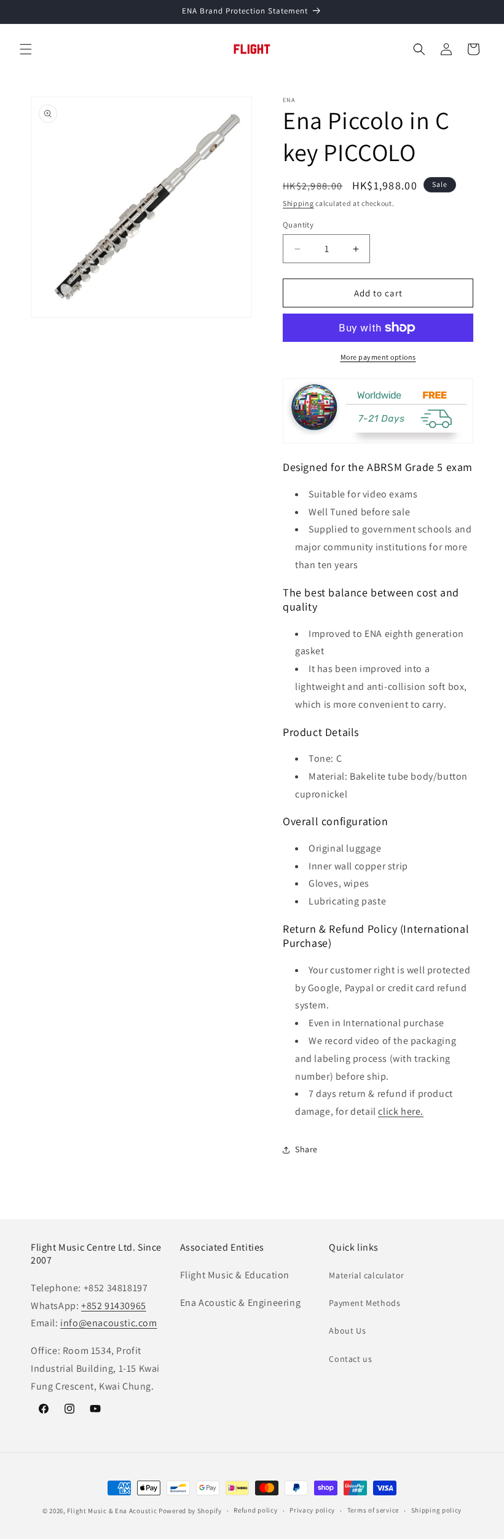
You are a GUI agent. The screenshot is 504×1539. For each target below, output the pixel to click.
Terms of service (373, 1510)
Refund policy (255, 1510)
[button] (25, 49)
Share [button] (306, 1149)
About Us (347, 1330)
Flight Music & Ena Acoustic (113, 1510)
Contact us (350, 1358)
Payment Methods (364, 1302)
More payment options (378, 357)
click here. (400, 1111)
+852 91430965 (113, 1305)
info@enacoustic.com (108, 1322)
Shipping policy (436, 1510)
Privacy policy (312, 1510)
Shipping (298, 203)
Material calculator (366, 1275)
